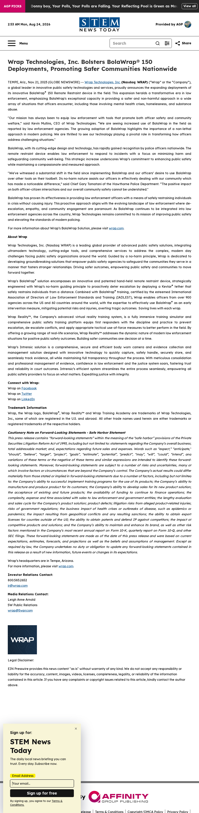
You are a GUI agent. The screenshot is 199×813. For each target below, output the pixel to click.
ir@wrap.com (18, 586)
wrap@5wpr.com (20, 610)
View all (189, 6)
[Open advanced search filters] (167, 43)
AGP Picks (12, 6)
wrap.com (116, 228)
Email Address (22, 776)
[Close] (76, 728)
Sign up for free (42, 793)
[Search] (157, 43)
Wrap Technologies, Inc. (102, 82)
